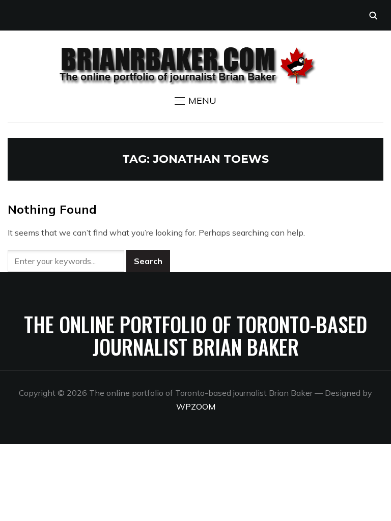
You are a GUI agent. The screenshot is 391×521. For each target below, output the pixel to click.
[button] (195, 100)
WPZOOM (195, 406)
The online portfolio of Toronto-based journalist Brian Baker (195, 335)
